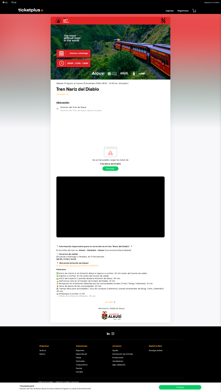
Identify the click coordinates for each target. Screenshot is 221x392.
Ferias (78, 357)
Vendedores (117, 361)
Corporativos (81, 364)
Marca (42, 354)
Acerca (43, 350)
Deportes (80, 350)
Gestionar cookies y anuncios (67, 382)
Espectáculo (81, 354)
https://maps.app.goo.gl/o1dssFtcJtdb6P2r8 (77, 265)
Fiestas (79, 368)
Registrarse (183, 10)
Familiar (79, 372)
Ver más (110, 302)
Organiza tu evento (211, 2)
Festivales (80, 361)
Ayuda (115, 350)
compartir (62, 94)
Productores (117, 357)
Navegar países (156, 350)
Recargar (110, 168)
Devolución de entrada (122, 354)
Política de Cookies (45, 382)
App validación (118, 364)
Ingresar (170, 10)
